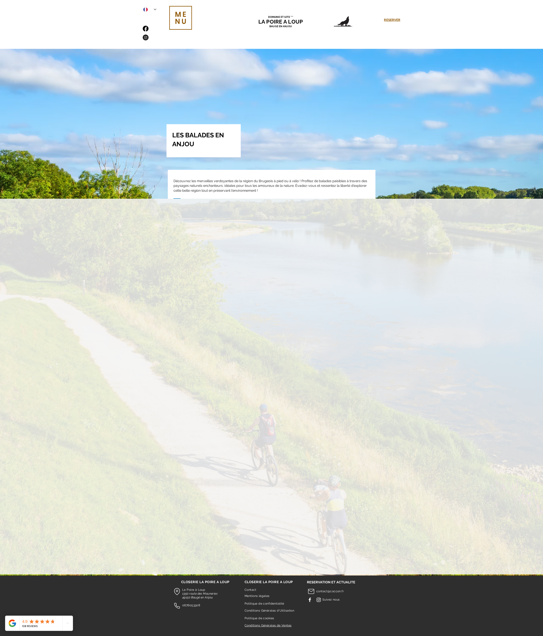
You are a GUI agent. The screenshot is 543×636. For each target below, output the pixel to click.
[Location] (177, 591)
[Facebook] (145, 28)
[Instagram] (145, 37)
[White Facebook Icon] (310, 600)
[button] (180, 18)
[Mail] (311, 591)
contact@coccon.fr (330, 591)
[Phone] (177, 606)
